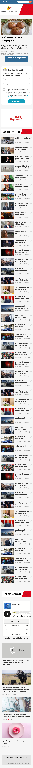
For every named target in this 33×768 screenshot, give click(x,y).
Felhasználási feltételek (12, 757)
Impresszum (16, 760)
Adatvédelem (23, 757)
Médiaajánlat (25, 760)
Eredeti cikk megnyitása (17, 58)
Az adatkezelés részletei (17, 96)
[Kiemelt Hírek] (10, 9)
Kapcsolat (8, 760)
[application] (16, 118)
